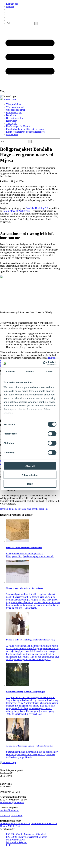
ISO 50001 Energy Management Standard (26, 837)
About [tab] (49, 371)
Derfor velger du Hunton (18, 126)
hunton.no (5, 823)
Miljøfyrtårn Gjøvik (15, 839)
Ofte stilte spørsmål (15, 109)
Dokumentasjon (14, 112)
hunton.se (15, 823)
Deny (30, 484)
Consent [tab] (10, 371)
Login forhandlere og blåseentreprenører (25, 131)
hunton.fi (35, 823)
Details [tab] (30, 371)
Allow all (30, 466)
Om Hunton (12, 134)
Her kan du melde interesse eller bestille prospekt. (24, 509)
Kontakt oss (12, 3)
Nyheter (10, 6)
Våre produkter (13, 104)
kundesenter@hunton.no (12, 802)
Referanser (11, 120)
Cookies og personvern (11, 815)
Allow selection (30, 475)
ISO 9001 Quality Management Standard (26, 834)
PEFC (9, 845)
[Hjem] (8, 99)
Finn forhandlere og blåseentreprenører (25, 129)
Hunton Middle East (10, 826)
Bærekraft (11, 115)
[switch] (52, 433)
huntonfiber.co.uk (48, 823)
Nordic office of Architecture (16, 211)
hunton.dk (25, 823)
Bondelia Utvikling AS (37, 208)
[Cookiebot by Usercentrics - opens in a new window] (43, 363)
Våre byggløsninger (15, 107)
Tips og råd (11, 123)
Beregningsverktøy (15, 118)
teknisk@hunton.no (9, 810)
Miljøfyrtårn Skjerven (16, 842)
